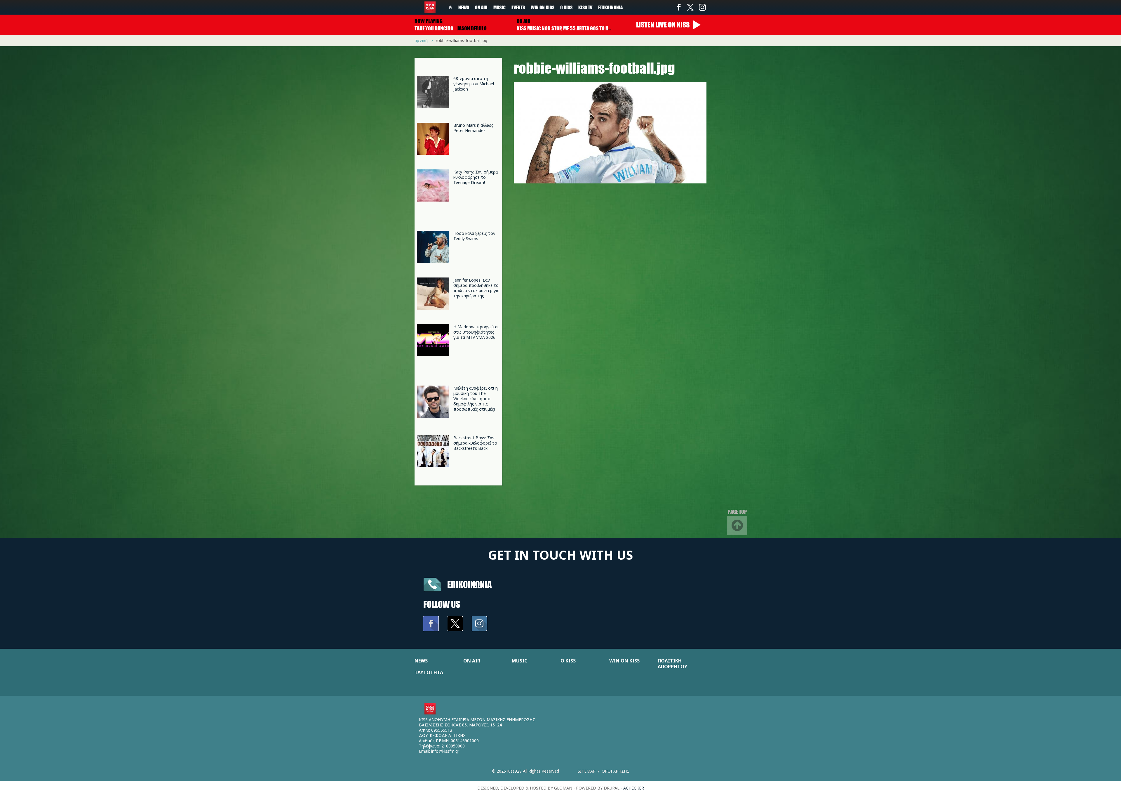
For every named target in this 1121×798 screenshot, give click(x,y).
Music (499, 7)
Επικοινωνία (610, 7)
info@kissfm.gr (445, 751)
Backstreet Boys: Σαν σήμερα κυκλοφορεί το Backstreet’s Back (475, 443)
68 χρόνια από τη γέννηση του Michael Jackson (473, 84)
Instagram (702, 7)
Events (518, 7)
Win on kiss (542, 7)
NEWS (421, 661)
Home (450, 7)
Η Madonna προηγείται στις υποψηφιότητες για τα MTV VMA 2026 (476, 332)
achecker (633, 788)
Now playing (429, 21)
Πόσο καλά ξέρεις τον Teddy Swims (474, 235)
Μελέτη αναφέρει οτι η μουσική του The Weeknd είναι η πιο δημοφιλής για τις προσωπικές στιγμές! (475, 398)
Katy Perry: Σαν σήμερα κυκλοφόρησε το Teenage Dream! (475, 177)
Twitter (690, 7)
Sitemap (587, 771)
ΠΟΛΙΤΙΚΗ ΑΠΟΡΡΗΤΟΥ (672, 664)
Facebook (678, 7)
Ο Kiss (566, 7)
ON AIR (471, 661)
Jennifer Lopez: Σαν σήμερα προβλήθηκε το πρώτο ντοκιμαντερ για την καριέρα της (476, 288)
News (463, 7)
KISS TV (585, 7)
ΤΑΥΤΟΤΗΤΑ (429, 672)
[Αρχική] (430, 7)
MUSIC (519, 661)
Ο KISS (568, 661)
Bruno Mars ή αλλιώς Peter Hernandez (473, 127)
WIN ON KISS (624, 661)
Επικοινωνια (469, 584)
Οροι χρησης (615, 771)
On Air (481, 7)
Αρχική (421, 40)
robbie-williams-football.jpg (461, 40)
